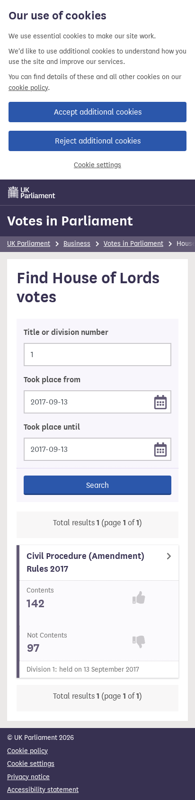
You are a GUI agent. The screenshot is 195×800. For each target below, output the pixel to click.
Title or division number (66, 332)
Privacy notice (28, 777)
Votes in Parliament (70, 220)
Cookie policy (27, 751)
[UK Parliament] (31, 192)
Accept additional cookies (98, 112)
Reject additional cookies (98, 140)
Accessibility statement (43, 790)
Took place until (52, 427)
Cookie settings (97, 165)
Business (76, 244)
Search (97, 485)
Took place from (52, 380)
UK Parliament (28, 244)
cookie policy (28, 88)
